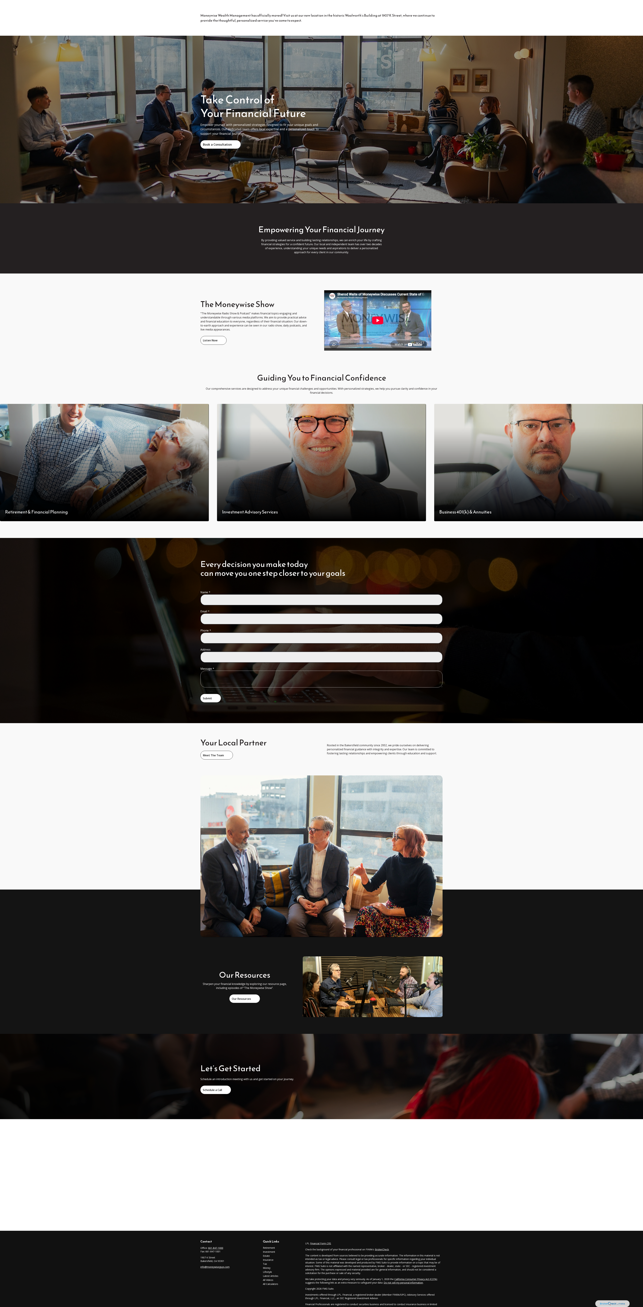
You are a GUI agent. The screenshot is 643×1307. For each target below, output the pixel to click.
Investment (269, 1251)
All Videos (268, 1280)
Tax (265, 1263)
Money (266, 1267)
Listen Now (210, 340)
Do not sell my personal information (403, 1282)
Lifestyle (267, 1271)
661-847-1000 (215, 1248)
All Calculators (270, 1284)
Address (205, 649)
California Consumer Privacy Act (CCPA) (415, 1279)
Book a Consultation (217, 144)
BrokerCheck (382, 1249)
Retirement (269, 1247)
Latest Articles (270, 1276)
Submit (207, 698)
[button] (289, 7)
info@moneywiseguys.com (215, 1266)
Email (203, 611)
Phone (204, 630)
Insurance (268, 1259)
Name (204, 592)
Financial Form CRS (320, 1243)
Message (206, 669)
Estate (266, 1255)
